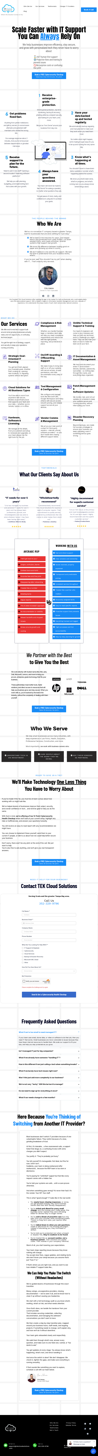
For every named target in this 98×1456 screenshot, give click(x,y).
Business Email (27, 919)
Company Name (27, 928)
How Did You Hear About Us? (31, 967)
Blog (25, 11)
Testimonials (52, 6)
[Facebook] (43, 295)
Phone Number (27, 936)
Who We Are (28, 6)
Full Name (26, 911)
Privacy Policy (71, 1423)
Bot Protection (26, 976)
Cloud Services (29, 954)
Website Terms (71, 1425)
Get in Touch (54, 1430)
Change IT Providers (67, 6)
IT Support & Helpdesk (31, 948)
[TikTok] (85, 1428)
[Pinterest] (87, 1433)
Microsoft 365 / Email (31, 959)
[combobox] (49, 971)
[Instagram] (48, 295)
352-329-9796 (49, 903)
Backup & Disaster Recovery (33, 956)
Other (26, 962)
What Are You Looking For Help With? (35, 945)
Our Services (40, 6)
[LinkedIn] (53, 295)
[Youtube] (90, 1423)
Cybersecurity (29, 951)
